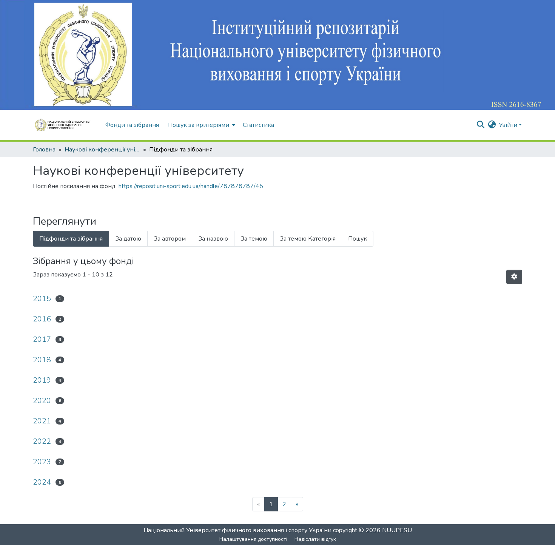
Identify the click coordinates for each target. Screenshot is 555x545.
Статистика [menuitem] (258, 125)
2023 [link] (42, 462)
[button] (65, 125)
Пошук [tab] (357, 239)
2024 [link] (42, 482)
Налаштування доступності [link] (253, 539)
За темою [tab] (253, 239)
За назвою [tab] (213, 239)
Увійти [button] (509, 125)
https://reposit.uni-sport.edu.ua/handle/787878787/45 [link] (191, 186)
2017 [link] (42, 339)
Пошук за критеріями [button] (198, 125)
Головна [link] (44, 149)
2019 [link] (42, 380)
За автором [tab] (170, 239)
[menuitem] (200, 125)
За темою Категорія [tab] (308, 239)
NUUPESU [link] (397, 530)
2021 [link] (42, 421)
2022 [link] (42, 441)
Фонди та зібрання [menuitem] (132, 125)
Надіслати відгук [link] (315, 539)
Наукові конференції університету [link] (102, 149)
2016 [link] (42, 319)
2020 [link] (42, 400)
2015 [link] (42, 298)
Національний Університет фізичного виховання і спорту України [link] (237, 530)
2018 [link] (42, 360)
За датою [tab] (128, 239)
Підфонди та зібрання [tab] (71, 239)
